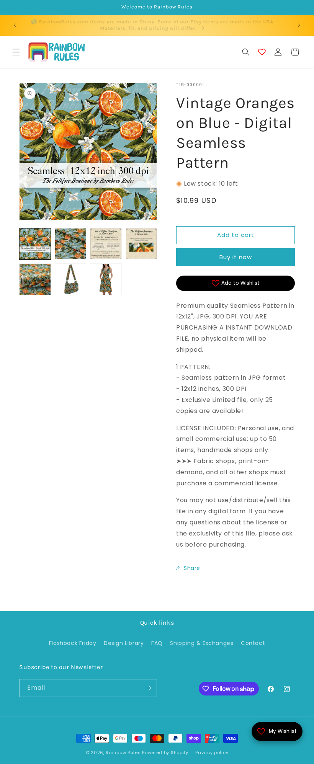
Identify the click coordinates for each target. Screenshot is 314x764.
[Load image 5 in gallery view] (35, 279)
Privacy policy (211, 752)
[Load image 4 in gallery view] (141, 244)
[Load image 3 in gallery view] (106, 244)
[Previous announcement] (15, 25)
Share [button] (192, 568)
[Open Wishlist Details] (262, 52)
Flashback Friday (72, 643)
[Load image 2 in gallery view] (71, 244)
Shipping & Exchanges (201, 643)
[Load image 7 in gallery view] (106, 279)
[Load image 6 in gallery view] (71, 279)
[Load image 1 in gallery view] (35, 244)
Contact (253, 643)
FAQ (157, 643)
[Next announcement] (299, 25)
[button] (16, 52)
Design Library (124, 643)
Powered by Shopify (165, 752)
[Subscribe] (148, 688)
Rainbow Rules (123, 752)
